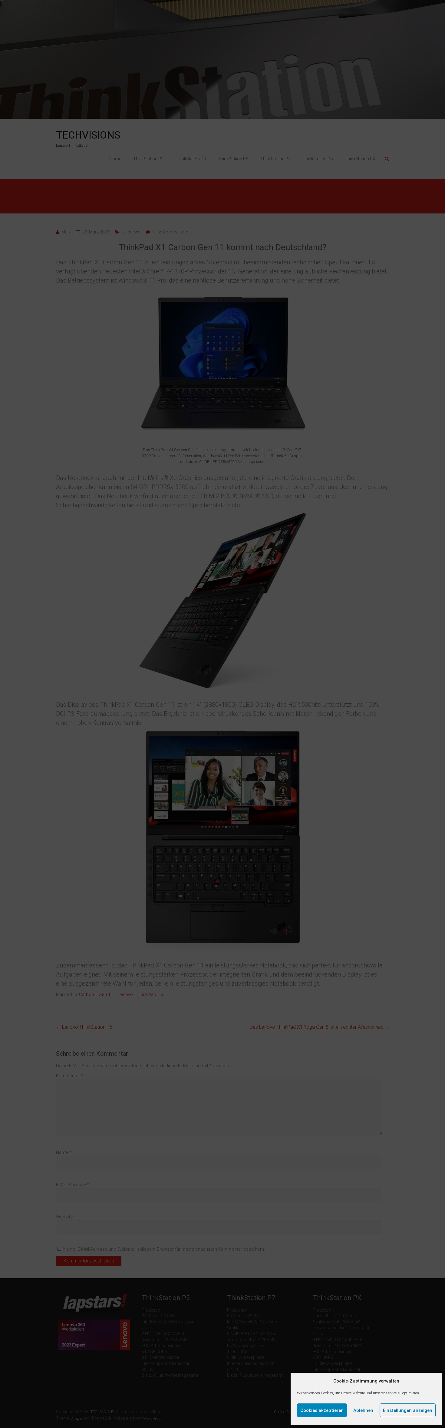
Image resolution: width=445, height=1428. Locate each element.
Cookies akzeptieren (322, 1410)
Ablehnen (363, 1410)
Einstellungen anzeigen (407, 1410)
